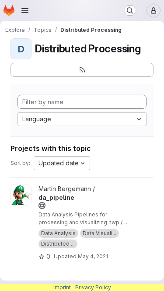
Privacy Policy (93, 287)
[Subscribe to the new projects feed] (82, 70)
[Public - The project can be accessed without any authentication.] (41, 205)
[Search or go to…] (130, 10)
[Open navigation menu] (25, 10)
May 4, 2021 (93, 256)
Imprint (62, 287)
